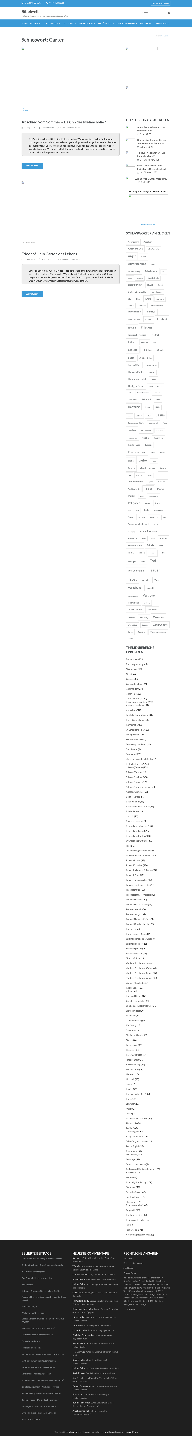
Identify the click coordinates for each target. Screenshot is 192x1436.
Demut (160, 285)
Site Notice (128, 1268)
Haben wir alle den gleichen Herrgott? (38, 1367)
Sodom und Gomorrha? (32, 1348)
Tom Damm (77, 1351)
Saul (137, 510)
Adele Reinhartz (153, 249)
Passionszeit (132, 1045)
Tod (153, 560)
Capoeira (140, 278)
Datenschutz (163, 23)
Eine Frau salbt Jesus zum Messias (37, 1278)
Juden (132, 430)
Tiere (143, 561)
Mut (129, 475)
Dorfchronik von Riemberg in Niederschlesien (42, 1258)
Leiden (162, 452)
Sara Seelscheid (79, 1378)
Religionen (134, 502)
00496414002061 (56, 3)
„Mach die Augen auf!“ (148, 224)
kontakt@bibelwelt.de (33, 3)
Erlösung (131, 305)
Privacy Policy (129, 1273)
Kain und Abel (146, 431)
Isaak (129, 416)
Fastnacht (131, 1015)
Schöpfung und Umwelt (137, 1141)
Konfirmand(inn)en (135, 1094)
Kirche (145, 437)
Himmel (146, 399)
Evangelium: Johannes (136, 826)
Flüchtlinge (151, 312)
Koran (148, 444)
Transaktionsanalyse (136, 1164)
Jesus (160, 415)
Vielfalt (147, 603)
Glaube (133, 350)
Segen (130, 517)
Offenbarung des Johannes (139, 850)
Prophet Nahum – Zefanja (138, 919)
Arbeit (143, 256)
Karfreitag (131, 1025)
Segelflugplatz (158, 510)
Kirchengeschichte (135, 1215)
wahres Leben (135, 609)
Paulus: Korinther (134, 865)
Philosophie (131, 1123)
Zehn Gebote (160, 624)
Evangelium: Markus (136, 836)
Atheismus (131, 1172)
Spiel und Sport (133, 1197)
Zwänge (130, 638)
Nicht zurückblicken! (31, 1419)
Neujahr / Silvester (135, 1035)
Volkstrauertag (133, 1064)
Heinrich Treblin (155, 386)
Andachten (131, 710)
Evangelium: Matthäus (136, 840)
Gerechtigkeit (132, 1131)
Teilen (142, 552)
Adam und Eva (135, 248)
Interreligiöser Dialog (136, 1182)
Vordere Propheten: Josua (138, 963)
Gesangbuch (132, 688)
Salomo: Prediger (134, 943)
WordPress (132, 1432)
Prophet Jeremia (134, 909)
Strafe (153, 538)
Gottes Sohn (145, 358)
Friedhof (155, 334)
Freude (132, 327)
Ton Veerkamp (136, 570)
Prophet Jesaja (133, 914)
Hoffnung (134, 406)
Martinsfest (131, 1030)
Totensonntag (132, 1059)
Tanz (161, 545)
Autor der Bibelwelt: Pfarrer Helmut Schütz (151, 129)
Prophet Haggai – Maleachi (139, 894)
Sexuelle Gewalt (133, 1192)
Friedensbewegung (137, 334)
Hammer (152, 372)
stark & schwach (149, 531)
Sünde (150, 545)
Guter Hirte (151, 365)
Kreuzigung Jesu (137, 452)
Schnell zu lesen (30, 23)
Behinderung (134, 271)
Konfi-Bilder (158, 438)
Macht (154, 461)
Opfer (150, 482)
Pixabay (25, 110)
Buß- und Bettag (134, 996)
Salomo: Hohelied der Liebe (139, 938)
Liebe (142, 460)
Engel (148, 298)
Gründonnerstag (134, 1020)
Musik (129, 1108)
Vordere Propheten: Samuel (139, 978)
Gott (131, 358)
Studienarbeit (135, 545)
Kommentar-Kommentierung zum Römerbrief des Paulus (152, 142)
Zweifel (142, 631)
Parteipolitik (162, 482)
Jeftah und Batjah (29, 1306)
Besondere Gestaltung (136, 702)
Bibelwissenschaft (134, 1205)
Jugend (129, 1084)
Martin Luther (147, 468)
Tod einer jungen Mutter (103, 1330)
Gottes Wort (134, 365)
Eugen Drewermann (157, 305)
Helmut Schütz (48, 128)
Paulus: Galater (133, 860)
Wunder (158, 617)
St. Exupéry (131, 532)
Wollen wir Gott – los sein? (33, 1313)
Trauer (154, 570)
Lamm (153, 452)
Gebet (129, 674)
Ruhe (157, 503)
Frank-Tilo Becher (134, 319)
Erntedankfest (133, 1010)
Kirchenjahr (131, 987)
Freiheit (162, 319)
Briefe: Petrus (132, 811)
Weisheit (131, 618)
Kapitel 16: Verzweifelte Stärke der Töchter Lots (43, 1354)
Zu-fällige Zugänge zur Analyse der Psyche (40, 1387)
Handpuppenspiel (137, 379)
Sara (129, 510)
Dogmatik (131, 1210)
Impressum (145, 23)
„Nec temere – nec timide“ (103, 1274)
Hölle (157, 407)
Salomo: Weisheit (134, 953)
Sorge (156, 524)
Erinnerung (160, 299)
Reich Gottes (153, 496)
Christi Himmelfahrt (135, 1001)
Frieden (146, 327)
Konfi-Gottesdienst (135, 720)
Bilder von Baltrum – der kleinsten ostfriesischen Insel (151, 167)
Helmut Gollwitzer (143, 393)
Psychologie (131, 1151)
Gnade (160, 350)
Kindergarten (132, 438)
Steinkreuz (132, 538)
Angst (132, 256)
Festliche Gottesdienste (137, 715)
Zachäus (145, 625)
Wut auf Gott (132, 625)
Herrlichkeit (132, 400)
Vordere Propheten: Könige (139, 968)
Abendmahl (133, 241)
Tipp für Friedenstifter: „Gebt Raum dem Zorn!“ (152, 154)
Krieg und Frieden (134, 1136)
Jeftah (149, 416)
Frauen (148, 319)
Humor (147, 407)
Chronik (130, 816)
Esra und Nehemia (135, 821)
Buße (130, 278)
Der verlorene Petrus (31, 1341)
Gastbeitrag (132, 669)
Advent (129, 991)
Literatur (130, 1103)
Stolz (144, 538)
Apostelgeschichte (135, 791)
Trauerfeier (131, 1229)
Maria (131, 468)
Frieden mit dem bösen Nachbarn (101, 1279)
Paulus (148, 488)
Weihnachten (132, 1069)
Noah (150, 475)
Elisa (138, 299)
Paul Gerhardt (133, 489)
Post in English (132, 1146)
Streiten (163, 538)
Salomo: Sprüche (134, 948)
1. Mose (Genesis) (134, 767)
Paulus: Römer (133, 875)
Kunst (129, 1099)
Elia (129, 299)
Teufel (162, 552)
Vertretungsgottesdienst (138, 1234)
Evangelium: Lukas (135, 831)
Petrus (160, 488)
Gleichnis (147, 350)
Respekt (147, 503)
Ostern (129, 1040)
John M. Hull (153, 423)
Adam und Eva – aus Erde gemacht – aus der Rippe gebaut (44, 1298)
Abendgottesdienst (135, 705)
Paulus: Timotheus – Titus (138, 885)
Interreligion (86, 23)
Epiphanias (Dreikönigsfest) (139, 1005)
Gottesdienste (132, 698)
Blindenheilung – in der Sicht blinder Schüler (41, 1393)
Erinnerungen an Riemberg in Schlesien (39, 1413)
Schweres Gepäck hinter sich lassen (37, 1334)
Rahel (142, 496)
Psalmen (130, 929)
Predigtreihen (132, 734)
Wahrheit (152, 609)
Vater (156, 580)
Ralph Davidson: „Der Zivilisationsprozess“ (40, 1400)
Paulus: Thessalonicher (137, 880)
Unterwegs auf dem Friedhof (139, 759)
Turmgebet (131, 754)
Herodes (157, 393)
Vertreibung (133, 603)
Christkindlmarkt (153, 278)
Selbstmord (154, 517)
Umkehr (145, 580)
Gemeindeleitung (134, 684)
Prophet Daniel (133, 889)
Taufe (131, 552)
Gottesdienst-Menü (160, 3)
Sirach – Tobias (133, 958)
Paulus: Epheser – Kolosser (138, 855)
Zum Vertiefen (51, 23)
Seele (146, 510)
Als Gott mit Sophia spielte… (34, 1271)
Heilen (153, 379)
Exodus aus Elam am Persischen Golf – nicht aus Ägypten (43, 1320)
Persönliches (105, 23)
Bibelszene (151, 271)
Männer (139, 475)
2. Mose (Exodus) (134, 772)
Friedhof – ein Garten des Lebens (49, 253)
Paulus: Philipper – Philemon (139, 870)
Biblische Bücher (134, 764)
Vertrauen (149, 595)
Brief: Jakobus (133, 801)
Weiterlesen (32, 166)
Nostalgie (130, 1113)
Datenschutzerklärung (133, 1263)
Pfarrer (131, 496)
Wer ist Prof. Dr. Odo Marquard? (151, 178)
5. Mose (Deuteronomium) (138, 787)
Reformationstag (134, 1054)
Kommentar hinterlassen (70, 128)
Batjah (153, 264)
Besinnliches (132, 659)
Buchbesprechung (134, 664)
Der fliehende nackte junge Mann (36, 1374)
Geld (154, 342)
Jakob (139, 415)
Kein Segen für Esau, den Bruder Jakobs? (39, 1406)
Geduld (144, 342)
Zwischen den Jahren (158, 632)
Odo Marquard (135, 481)
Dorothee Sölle (157, 292)
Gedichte (130, 679)
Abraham (148, 241)
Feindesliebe (134, 311)
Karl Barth (159, 431)
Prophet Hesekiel (134, 899)
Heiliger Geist (136, 386)
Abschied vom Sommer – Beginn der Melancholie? (64, 122)
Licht (130, 460)
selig (164, 517)
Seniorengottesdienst (136, 744)
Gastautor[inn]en (126, 23)
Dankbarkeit (135, 284)
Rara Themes (109, 1432)
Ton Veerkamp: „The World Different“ (38, 1328)
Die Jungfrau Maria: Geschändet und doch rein (42, 1265)
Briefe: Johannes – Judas (138, 806)
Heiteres (130, 1074)
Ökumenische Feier (135, 729)
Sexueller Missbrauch (138, 524)
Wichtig (144, 617)
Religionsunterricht (135, 1220)
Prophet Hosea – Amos (137, 904)
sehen (141, 516)
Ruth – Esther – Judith (136, 934)
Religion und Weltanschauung (140, 1169)
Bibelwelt (30, 11)
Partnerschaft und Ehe (136, 1118)
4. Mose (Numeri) (134, 782)
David (150, 285)
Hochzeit (130, 1079)
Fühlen (132, 342)
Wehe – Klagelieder (135, 983)
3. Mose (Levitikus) (135, 777)
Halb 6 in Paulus (136, 372)
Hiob (158, 400)
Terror (152, 553)
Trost (132, 579)
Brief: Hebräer (133, 796)
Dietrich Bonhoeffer (137, 292)
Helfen (130, 393)
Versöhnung (133, 596)
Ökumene (131, 1187)
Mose (163, 468)
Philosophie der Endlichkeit (99, 1325)
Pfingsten (130, 1050)
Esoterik (130, 1177)
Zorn (130, 632)
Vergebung (134, 587)
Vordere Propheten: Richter (139, 973)
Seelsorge (68, 23)
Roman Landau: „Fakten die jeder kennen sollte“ (43, 1380)
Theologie (130, 1202)
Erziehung (142, 305)
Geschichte (131, 693)
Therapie (132, 561)
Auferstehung (137, 264)
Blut (163, 272)
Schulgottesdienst (134, 739)
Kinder (129, 1089)
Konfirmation (132, 724)
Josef (165, 423)
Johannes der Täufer (136, 423)
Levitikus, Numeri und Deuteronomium (39, 1361)
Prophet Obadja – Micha (137, 924)
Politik (129, 1128)
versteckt (150, 588)
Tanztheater (132, 749)
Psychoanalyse (133, 1154)
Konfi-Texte (134, 444)
